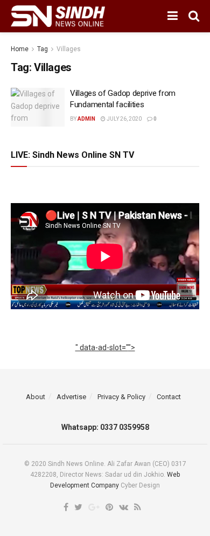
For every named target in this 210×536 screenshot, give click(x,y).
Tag (42, 49)
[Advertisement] (105, 359)
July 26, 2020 (124, 119)
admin (86, 119)
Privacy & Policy (121, 397)
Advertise (71, 397)
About (35, 397)
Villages (69, 49)
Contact (169, 397)
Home (20, 49)
